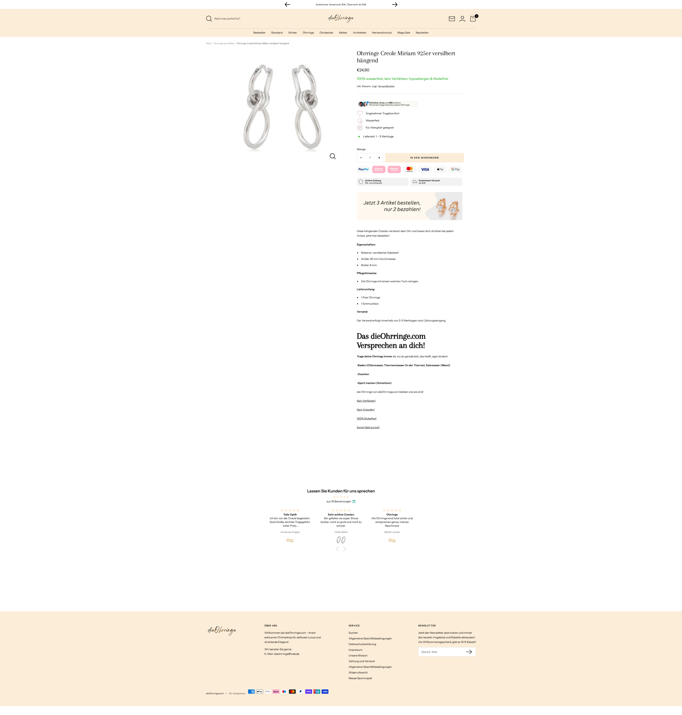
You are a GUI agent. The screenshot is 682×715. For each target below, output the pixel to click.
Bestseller (259, 32)
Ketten (343, 32)
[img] (341, 497)
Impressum (355, 649)
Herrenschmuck (382, 32)
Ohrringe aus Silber (224, 43)
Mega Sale (403, 32)
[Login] (462, 19)
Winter (292, 32)
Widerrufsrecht (358, 672)
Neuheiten (422, 32)
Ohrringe (308, 32)
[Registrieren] (469, 652)
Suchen (353, 632)
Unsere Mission (358, 655)
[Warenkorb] (473, 19)
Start (208, 43)
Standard (277, 32)
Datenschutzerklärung (362, 644)
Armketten (359, 32)
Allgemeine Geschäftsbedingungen (370, 638)
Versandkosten (386, 86)
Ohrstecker (326, 32)
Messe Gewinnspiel (360, 678)
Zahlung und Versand (362, 661)
